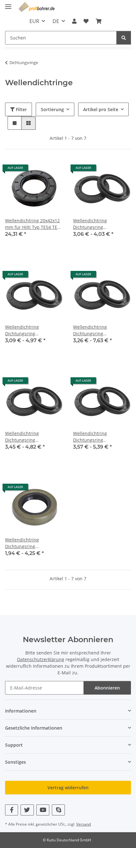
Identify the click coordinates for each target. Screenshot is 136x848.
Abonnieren (107, 688)
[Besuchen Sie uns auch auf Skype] (58, 809)
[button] (74, 21)
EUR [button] (34, 21)
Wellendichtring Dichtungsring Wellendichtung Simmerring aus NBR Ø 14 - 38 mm (100, 224)
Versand (83, 824)
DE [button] (56, 21)
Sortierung (52, 109)
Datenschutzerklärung (40, 659)
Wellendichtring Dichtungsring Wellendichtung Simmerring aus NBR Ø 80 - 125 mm (100, 436)
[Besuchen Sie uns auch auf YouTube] (42, 809)
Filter (21, 109)
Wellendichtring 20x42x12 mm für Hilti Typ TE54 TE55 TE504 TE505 (33, 224)
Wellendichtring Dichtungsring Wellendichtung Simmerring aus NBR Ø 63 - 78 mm (32, 436)
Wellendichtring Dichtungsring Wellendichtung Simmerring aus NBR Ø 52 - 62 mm (100, 330)
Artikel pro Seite (100, 109)
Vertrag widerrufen (68, 788)
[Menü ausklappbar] (8, 4)
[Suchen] (123, 38)
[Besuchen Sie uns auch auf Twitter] (27, 809)
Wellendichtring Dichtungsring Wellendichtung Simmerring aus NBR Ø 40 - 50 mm (32, 330)
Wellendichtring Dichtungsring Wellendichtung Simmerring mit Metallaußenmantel (26, 543)
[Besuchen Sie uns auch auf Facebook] (11, 809)
